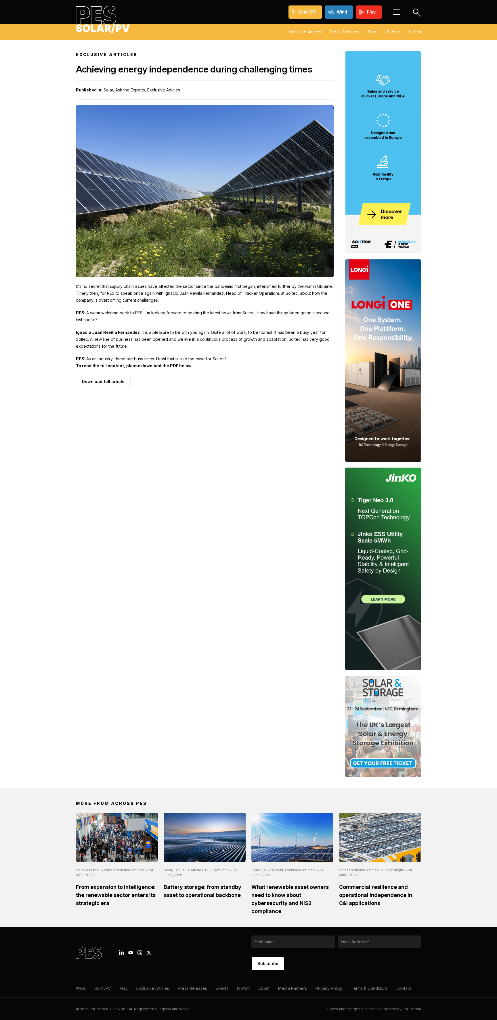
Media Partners (292, 988)
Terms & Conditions (369, 988)
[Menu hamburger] (396, 12)
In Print (414, 31)
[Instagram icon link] (139, 952)
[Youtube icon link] (130, 953)
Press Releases (344, 31)
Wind (342, 11)
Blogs (373, 31)
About (263, 988)
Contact (403, 988)
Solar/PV (307, 11)
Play (371, 11)
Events (393, 31)
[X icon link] (149, 952)
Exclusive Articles (304, 31)
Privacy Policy (329, 988)
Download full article (103, 381)
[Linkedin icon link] (121, 952)
